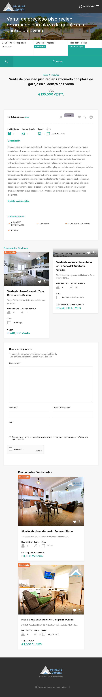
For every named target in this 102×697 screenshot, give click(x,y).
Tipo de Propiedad (78, 43)
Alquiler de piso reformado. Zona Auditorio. (47, 531)
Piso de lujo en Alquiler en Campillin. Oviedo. (47, 619)
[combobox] (40, 46)
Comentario (15, 363)
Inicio (45, 75)
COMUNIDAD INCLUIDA (79, 223)
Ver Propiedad (26, 279)
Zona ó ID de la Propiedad (14, 43)
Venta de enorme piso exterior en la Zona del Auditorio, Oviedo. (74, 266)
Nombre (13, 407)
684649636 (88, 7)
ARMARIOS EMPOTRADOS (18, 223)
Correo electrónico (62, 407)
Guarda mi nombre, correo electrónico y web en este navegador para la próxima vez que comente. (50, 438)
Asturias (55, 75)
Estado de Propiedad (46, 43)
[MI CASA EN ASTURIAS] (14, 10)
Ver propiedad (51, 516)
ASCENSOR (45, 223)
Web (11, 422)
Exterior (14, 230)
